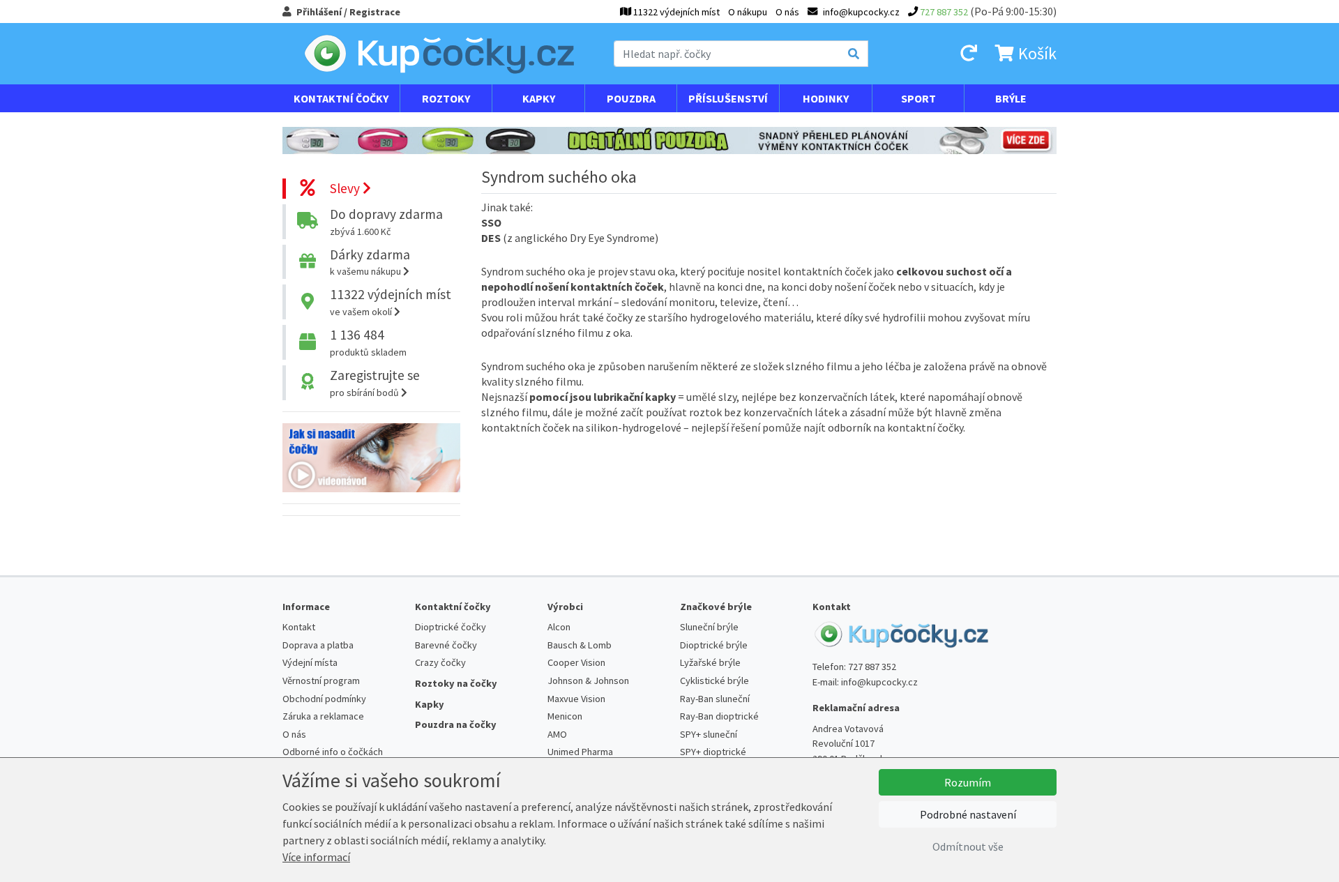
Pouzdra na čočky (456, 724)
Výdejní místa (310, 662)
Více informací (316, 857)
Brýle (1011, 98)
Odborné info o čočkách (332, 751)
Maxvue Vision (576, 698)
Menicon (564, 716)
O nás (787, 12)
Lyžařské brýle (710, 662)
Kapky (538, 98)
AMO (557, 734)
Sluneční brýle (709, 627)
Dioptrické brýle (714, 645)
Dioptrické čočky (450, 627)
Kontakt (298, 627)
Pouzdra (631, 98)
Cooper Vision (576, 662)
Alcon (558, 627)
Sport (918, 98)
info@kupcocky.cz (879, 682)
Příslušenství (728, 98)
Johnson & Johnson (588, 680)
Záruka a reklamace (323, 716)
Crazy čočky (440, 662)
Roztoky (446, 98)
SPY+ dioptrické (713, 751)
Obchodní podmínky (324, 698)
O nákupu (747, 12)
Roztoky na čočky (456, 683)
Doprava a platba (318, 645)
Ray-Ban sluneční (715, 698)
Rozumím (967, 782)
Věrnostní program (321, 680)
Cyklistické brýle (714, 680)
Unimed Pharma (580, 751)
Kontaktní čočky (341, 98)
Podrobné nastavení (968, 814)
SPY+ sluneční (708, 734)
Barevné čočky (446, 645)
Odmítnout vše (968, 846)
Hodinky (826, 98)
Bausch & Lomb (579, 645)
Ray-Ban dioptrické (719, 716)
